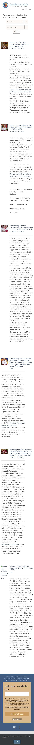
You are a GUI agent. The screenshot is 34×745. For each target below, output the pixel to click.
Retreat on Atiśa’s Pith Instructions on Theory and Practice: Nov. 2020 (19, 44)
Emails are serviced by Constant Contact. (17, 707)
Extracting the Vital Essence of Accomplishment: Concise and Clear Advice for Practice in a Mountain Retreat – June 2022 (21, 452)
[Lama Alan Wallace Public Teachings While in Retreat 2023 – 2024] (4, 566)
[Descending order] (26, 22)
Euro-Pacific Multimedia (22, 680)
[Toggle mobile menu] (30, 9)
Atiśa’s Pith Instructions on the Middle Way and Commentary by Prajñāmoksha (21, 127)
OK (17, 741)
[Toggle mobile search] (27, 9)
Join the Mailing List (17, 714)
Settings (28, 736)
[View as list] (18, 31)
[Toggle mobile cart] (23, 9)
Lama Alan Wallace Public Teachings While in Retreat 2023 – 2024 (21, 568)
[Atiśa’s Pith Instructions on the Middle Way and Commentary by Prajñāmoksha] (4, 126)
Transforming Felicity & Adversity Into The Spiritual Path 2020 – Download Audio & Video (21, 228)
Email (7, 690)
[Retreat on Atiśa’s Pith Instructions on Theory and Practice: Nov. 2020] (4, 43)
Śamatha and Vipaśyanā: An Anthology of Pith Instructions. (13, 425)
